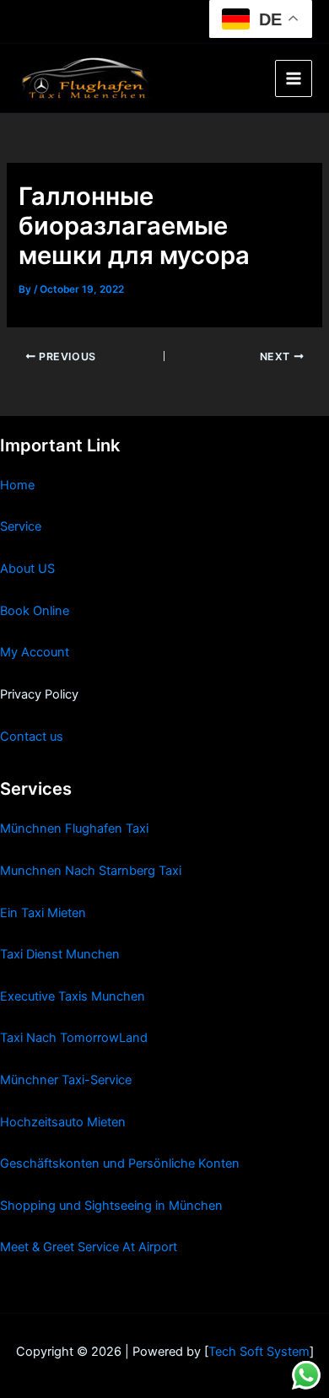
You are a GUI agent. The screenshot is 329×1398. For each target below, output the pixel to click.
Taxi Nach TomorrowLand (74, 1037)
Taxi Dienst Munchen (60, 954)
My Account (34, 652)
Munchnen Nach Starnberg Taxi (90, 870)
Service (20, 526)
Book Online (34, 610)
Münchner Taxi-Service (66, 1080)
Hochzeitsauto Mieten (63, 1122)
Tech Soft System (259, 1351)
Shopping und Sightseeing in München (111, 1205)
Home (17, 485)
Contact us (31, 736)
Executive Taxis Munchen (72, 996)
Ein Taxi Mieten (43, 912)
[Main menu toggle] (293, 78)
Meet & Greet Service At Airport (88, 1247)
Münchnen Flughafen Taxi (74, 828)
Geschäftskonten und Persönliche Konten (120, 1163)
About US (27, 568)
